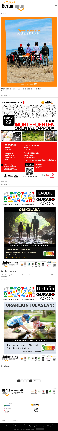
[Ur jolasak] (29, 324)
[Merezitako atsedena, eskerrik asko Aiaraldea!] (29, 52)
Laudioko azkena (8, 271)
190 (35, 381)
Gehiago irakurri (5, 95)
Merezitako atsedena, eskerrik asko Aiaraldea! (21, 89)
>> (39, 381)
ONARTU (40, 429)
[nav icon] (56, 5)
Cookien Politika (5, 420)
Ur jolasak (5, 366)
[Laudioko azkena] (29, 229)
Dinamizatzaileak (14, 420)
